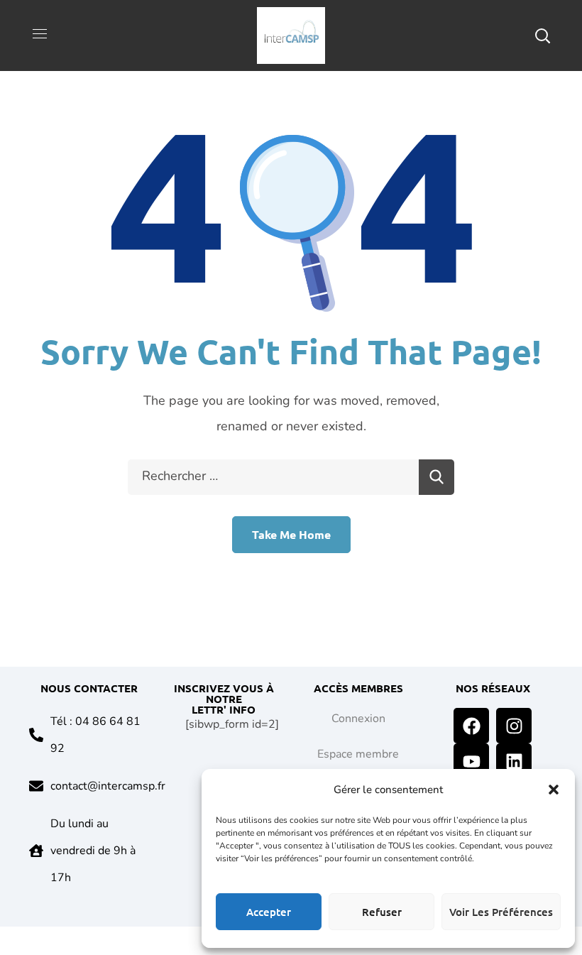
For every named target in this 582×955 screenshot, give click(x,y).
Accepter (268, 912)
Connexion (358, 718)
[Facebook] (471, 725)
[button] (554, 789)
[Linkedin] (514, 761)
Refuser (382, 912)
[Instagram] (514, 725)
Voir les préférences (501, 912)
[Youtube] (471, 761)
